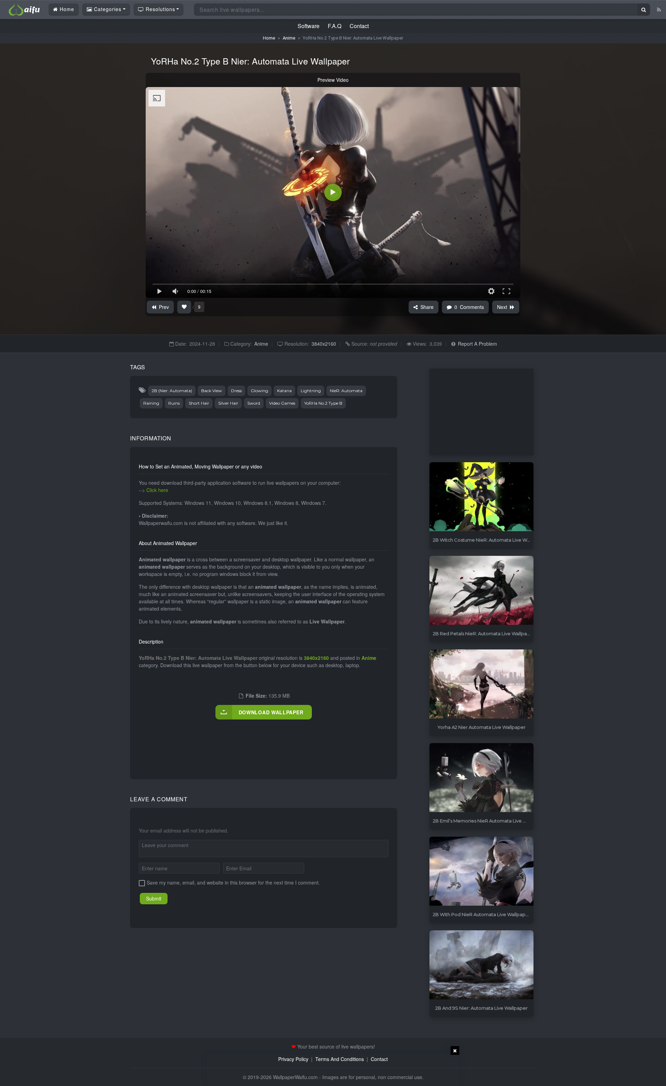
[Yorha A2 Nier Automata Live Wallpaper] (481, 684)
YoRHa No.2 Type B (323, 403)
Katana (284, 390)
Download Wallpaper (271, 712)
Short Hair (199, 403)
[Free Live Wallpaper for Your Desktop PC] (24, 8)
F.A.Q (334, 26)
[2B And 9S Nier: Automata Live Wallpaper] (481, 965)
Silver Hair (228, 403)
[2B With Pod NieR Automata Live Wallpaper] (481, 871)
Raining (151, 403)
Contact (359, 26)
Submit (153, 898)
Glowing (259, 390)
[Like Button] (184, 307)
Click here (157, 489)
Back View (211, 390)
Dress (236, 390)
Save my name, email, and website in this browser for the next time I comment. (233, 882)
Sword (253, 403)
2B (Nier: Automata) (172, 390)
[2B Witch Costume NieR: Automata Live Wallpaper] (481, 497)
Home (66, 9)
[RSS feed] (659, 9)
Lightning (311, 390)
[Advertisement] (265, 742)
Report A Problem (477, 343)
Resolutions (159, 9)
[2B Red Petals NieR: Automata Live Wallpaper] (481, 591)
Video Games (282, 403)
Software (308, 26)
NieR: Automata (346, 390)
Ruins (174, 403)
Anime (289, 38)
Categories (106, 9)
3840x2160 (323, 343)
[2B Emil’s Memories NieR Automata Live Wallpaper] (481, 778)
